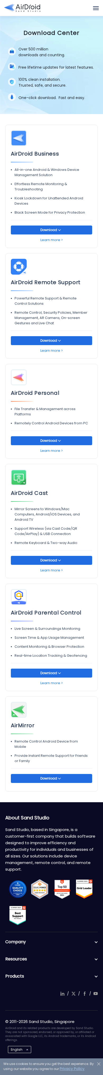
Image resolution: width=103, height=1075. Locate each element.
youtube (95, 994)
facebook (84, 994)
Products (14, 976)
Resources (16, 959)
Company (15, 942)
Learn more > (51, 240)
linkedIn (62, 994)
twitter (73, 994)
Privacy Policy (72, 1068)
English (16, 1049)
